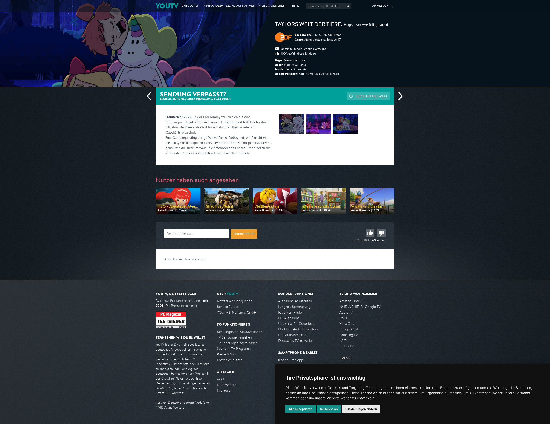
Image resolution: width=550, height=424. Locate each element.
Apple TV (346, 312)
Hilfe (295, 6)
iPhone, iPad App (290, 360)
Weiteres (271, 6)
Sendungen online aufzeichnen (239, 331)
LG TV (343, 340)
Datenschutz (226, 385)
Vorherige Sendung (151, 96)
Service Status (227, 306)
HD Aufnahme (288, 318)
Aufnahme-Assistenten (295, 301)
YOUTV (167, 6)
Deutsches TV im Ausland (297, 340)
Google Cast (348, 329)
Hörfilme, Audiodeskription (298, 329)
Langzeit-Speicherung (294, 306)
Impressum (225, 390)
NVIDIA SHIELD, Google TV (359, 306)
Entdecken (190, 6)
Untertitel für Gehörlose (296, 323)
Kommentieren (244, 234)
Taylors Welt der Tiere (308, 25)
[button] (392, 6)
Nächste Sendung (398, 96)
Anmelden (380, 6)
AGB (220, 379)
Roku (343, 318)
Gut (370, 233)
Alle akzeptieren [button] (300, 409)
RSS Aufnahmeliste (292, 334)
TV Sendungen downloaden (237, 343)
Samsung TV (348, 334)
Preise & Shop (227, 354)
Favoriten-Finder (290, 312)
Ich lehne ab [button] (329, 409)
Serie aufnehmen (371, 96)
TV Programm (212, 6)
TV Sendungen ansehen (234, 337)
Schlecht (381, 233)
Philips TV (346, 346)
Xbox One (346, 323)
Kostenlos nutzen (230, 360)
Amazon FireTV (350, 301)
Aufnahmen (240, 6)
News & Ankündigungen (234, 301)
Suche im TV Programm (234, 348)
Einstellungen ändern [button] (361, 409)
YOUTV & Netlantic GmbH (237, 312)
